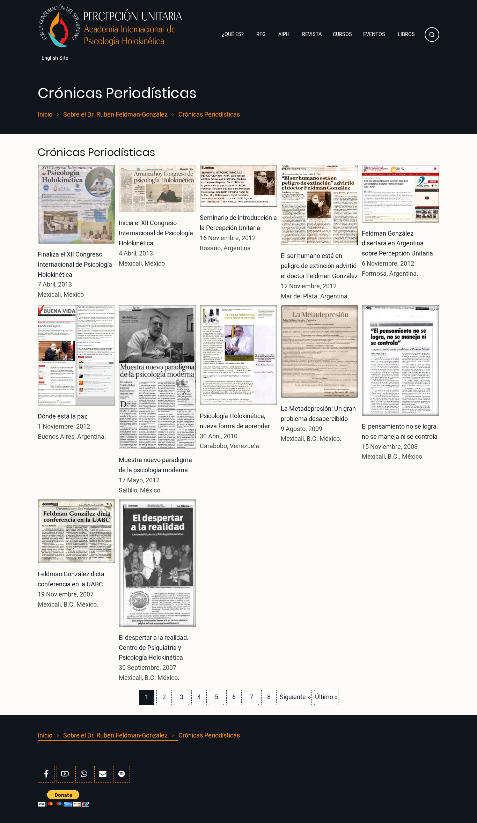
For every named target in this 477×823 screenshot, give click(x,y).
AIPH (284, 34)
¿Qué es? (233, 34)
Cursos (342, 34)
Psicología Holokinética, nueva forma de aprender (235, 421)
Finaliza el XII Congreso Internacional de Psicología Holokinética (75, 265)
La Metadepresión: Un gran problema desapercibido (318, 414)
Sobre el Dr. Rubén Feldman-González (115, 115)
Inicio (45, 115)
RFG (261, 34)
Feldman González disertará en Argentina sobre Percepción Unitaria (397, 244)
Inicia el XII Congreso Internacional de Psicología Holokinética (156, 233)
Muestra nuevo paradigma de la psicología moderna (155, 465)
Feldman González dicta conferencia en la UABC (71, 579)
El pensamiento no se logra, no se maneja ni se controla (400, 432)
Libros (407, 34)
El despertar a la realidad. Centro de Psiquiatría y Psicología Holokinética (154, 648)
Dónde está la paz (62, 416)
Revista (312, 34)
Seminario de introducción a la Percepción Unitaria (238, 223)
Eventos (375, 34)
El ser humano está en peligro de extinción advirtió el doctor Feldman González (319, 266)
